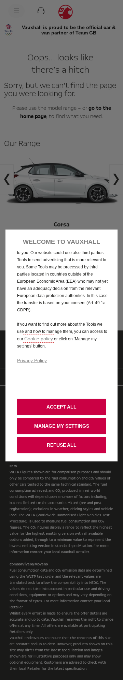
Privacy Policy (32, 360)
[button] (61, 426)
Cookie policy (38, 338)
